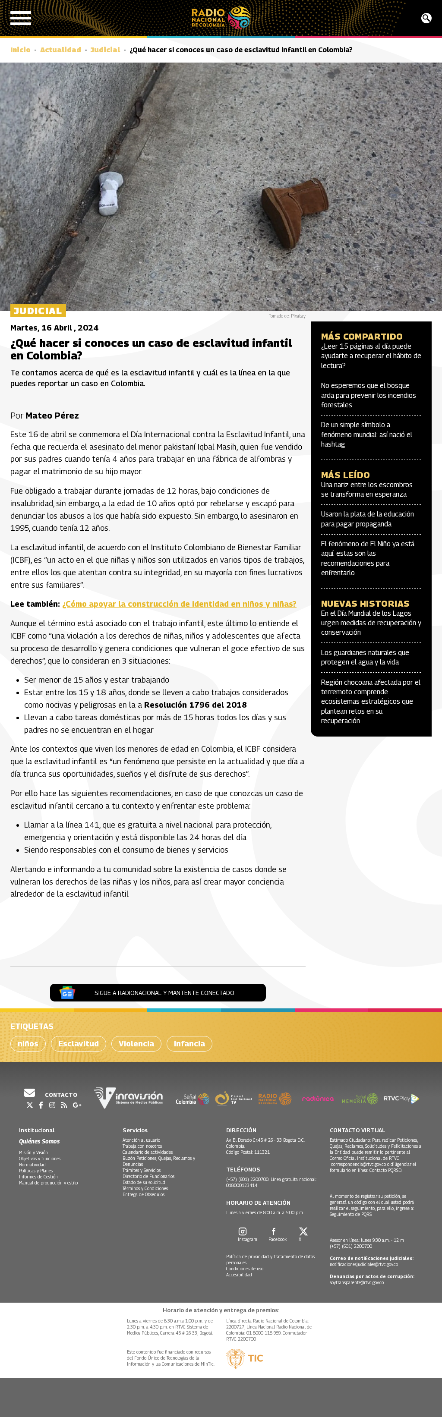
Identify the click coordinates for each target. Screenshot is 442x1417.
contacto (60, 1094)
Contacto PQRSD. (386, 1170)
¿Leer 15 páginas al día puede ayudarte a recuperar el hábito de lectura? (371, 356)
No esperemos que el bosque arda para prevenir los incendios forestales (368, 395)
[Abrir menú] (20, 18)
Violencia (136, 1043)
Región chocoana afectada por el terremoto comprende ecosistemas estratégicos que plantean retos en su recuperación (370, 701)
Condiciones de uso (244, 1268)
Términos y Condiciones (145, 1188)
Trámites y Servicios (142, 1170)
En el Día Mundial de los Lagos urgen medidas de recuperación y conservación (371, 623)
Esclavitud (78, 1043)
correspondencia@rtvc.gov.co (358, 1164)
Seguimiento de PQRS (351, 1214)
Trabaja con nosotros (142, 1146)
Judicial (105, 50)
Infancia (189, 1043)
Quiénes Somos (39, 1141)
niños (28, 1043)
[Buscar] (426, 18)
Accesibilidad (239, 1274)
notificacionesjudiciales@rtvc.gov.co (364, 1264)
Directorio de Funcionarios (148, 1176)
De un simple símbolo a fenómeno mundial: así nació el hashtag (366, 434)
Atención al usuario (141, 1140)
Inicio (20, 50)
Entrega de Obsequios (143, 1194)
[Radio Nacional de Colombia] (221, 18)
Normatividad (32, 1164)
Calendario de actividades (148, 1152)
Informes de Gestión (38, 1176)
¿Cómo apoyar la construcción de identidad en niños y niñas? (179, 603)
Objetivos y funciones (39, 1158)
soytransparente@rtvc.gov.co (357, 1282)
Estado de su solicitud (144, 1182)
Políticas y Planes (36, 1170)
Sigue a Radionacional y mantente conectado (164, 992)
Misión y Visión (33, 1152)
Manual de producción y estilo (48, 1182)
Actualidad (60, 50)
